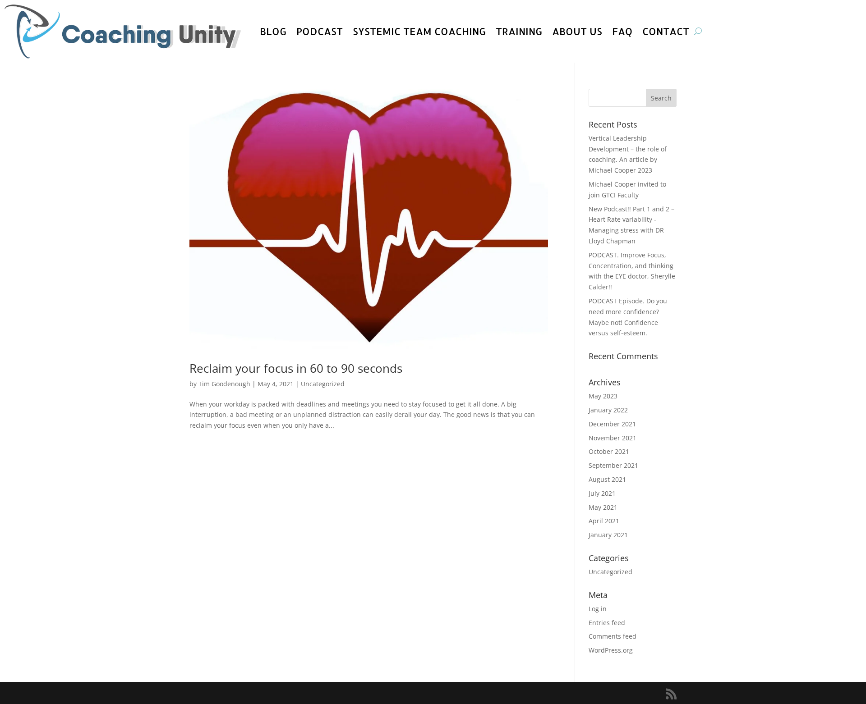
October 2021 (609, 451)
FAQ (622, 31)
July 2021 (602, 493)
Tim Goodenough (224, 383)
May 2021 (603, 507)
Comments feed (612, 636)
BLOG (273, 31)
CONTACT (665, 31)
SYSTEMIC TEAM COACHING (419, 31)
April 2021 (604, 521)
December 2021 (612, 424)
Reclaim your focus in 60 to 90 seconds (295, 368)
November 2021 (612, 438)
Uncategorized (323, 383)
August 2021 (607, 479)
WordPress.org (611, 650)
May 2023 (603, 396)
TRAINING (519, 31)
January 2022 (608, 410)
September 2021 (613, 465)
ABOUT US (577, 31)
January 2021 (608, 534)
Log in (598, 608)
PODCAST (319, 31)
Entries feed (607, 622)
